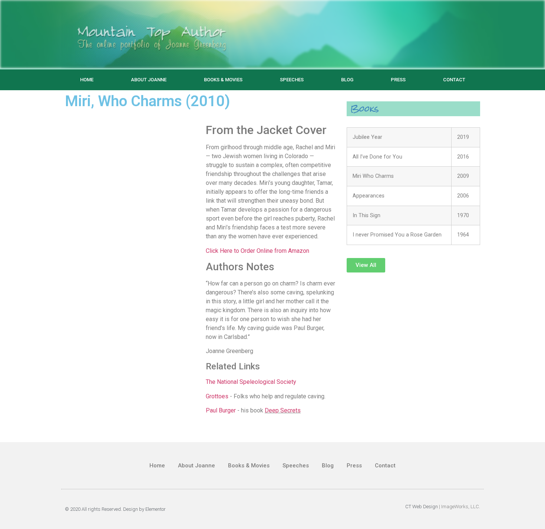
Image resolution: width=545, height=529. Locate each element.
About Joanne (148, 79)
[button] (366, 265)
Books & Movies (223, 79)
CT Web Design (421, 506)
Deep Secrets (283, 410)
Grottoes (217, 396)
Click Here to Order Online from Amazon (257, 250)
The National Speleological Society (251, 381)
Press (398, 79)
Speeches (292, 79)
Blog (347, 79)
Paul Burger (221, 410)
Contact (454, 79)
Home (86, 79)
